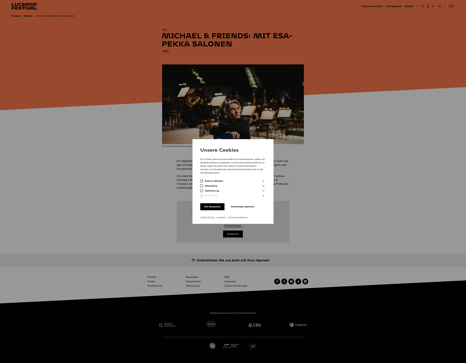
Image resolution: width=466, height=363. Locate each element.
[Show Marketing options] (263, 186)
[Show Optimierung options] (263, 191)
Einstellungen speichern (242, 206)
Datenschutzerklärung (238, 217)
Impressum (221, 217)
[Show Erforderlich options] (263, 195)
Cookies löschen (207, 217)
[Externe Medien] (201, 181)
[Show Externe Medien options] (263, 181)
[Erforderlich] (201, 196)
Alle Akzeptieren (212, 206)
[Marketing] (201, 186)
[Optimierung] (201, 191)
